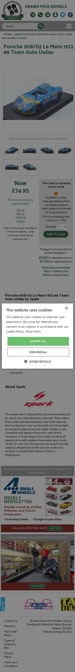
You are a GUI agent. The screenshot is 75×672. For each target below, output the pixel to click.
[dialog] (37, 336)
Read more (33, 331)
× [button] (66, 308)
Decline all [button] (38, 352)
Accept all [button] (38, 341)
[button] (37, 361)
